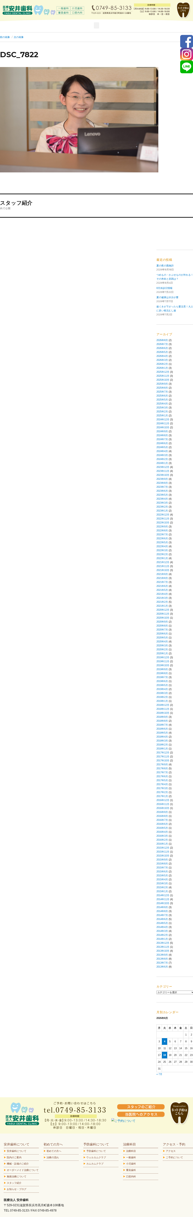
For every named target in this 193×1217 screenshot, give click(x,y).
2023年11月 (162, 471)
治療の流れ (53, 1157)
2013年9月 (162, 954)
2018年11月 (162, 709)
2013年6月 (162, 966)
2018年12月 (162, 705)
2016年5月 (162, 828)
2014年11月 (162, 899)
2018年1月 (162, 748)
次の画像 (19, 37)
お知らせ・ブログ (16, 1189)
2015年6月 (162, 871)
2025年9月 (162, 383)
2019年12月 (162, 657)
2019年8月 (162, 673)
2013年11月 (162, 946)
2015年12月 (162, 847)
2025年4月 (162, 403)
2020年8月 (162, 625)
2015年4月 (162, 879)
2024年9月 (162, 431)
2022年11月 (162, 518)
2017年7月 (162, 772)
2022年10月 (162, 522)
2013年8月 (162, 958)
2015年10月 (162, 855)
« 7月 (159, 1074)
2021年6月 (162, 586)
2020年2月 (162, 649)
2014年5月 (162, 923)
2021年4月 (162, 594)
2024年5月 (162, 447)
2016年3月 (162, 835)
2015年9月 (162, 859)
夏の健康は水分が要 (167, 297)
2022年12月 (162, 514)
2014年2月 (162, 935)
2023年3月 (162, 502)
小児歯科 (131, 1163)
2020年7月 (162, 629)
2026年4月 (162, 356)
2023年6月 (162, 490)
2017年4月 (162, 784)
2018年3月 (162, 740)
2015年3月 (162, 883)
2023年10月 (162, 475)
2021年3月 (162, 598)
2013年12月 (162, 942)
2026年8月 (162, 340)
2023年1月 (162, 510)
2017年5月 (162, 780)
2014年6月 (162, 919)
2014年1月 (162, 939)
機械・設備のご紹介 (18, 1163)
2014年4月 (162, 927)
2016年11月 (162, 804)
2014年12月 (162, 895)
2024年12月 (162, 419)
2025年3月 (162, 407)
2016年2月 (162, 839)
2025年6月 (162, 395)
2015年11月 (162, 851)
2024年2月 (162, 459)
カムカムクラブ (94, 1163)
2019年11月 (162, 661)
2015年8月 (162, 863)
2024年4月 (162, 451)
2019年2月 (162, 697)
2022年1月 (162, 558)
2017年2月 (162, 792)
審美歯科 (131, 1170)
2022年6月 (162, 538)
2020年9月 (162, 621)
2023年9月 (162, 479)
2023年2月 (162, 506)
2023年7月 (162, 486)
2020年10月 (162, 617)
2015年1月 (162, 891)
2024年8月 (162, 435)
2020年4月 (162, 641)
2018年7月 (162, 724)
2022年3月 (162, 550)
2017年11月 (162, 756)
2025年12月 (162, 371)
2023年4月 (162, 498)
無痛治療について (16, 1176)
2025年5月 (162, 399)
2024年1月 (162, 463)
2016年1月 (162, 843)
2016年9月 (162, 812)
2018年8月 (162, 720)
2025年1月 (162, 415)
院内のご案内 (14, 1157)
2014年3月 (162, 931)
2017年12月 (162, 752)
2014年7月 (162, 915)
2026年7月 (162, 344)
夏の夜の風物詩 (165, 265)
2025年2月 (162, 411)
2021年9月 (162, 574)
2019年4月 (162, 689)
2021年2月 (162, 601)
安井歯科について (16, 1151)
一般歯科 (131, 1157)
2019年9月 (162, 669)
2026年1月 (162, 368)
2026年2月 (162, 364)
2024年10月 (162, 427)
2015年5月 (162, 875)
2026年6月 (162, 348)
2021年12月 (162, 562)
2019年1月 (162, 701)
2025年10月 (162, 379)
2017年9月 (162, 764)
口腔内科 (131, 1176)
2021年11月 (162, 566)
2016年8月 (162, 816)
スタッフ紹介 (14, 1183)
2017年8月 (162, 768)
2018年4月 (162, 736)
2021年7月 (162, 582)
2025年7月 (162, 391)
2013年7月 (162, 962)
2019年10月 (162, 665)
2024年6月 (162, 443)
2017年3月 (162, 788)
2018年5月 (162, 732)
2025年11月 (162, 375)
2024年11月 (162, 423)
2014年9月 (162, 907)
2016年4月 (162, 831)
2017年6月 (162, 776)
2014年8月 (162, 911)
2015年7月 (162, 867)
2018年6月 (162, 728)
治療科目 (131, 1151)
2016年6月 (162, 824)
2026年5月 (162, 352)
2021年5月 (162, 590)
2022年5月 (162, 542)
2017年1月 (162, 796)
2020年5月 (162, 637)
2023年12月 (162, 467)
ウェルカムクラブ (96, 1157)
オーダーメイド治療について (23, 1170)
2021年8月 (162, 578)
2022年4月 (162, 546)
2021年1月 (162, 605)
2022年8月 (162, 530)
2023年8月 (162, 483)
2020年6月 (162, 633)
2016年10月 (162, 808)
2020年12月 (162, 609)
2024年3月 (162, 455)
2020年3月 (162, 645)
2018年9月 (162, 716)
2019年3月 (162, 693)
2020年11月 (162, 613)
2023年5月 (162, 494)
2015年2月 (162, 887)
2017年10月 (162, 760)
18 (164, 1055)
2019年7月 (162, 677)
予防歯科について (96, 1151)
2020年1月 (162, 653)
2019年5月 (162, 685)
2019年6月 (162, 681)
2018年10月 (162, 713)
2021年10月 (162, 570)
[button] (96, 25)
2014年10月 (162, 903)
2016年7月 (162, 820)
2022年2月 (162, 554)
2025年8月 (162, 387)
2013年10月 (162, 950)
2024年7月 (162, 439)
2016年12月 (162, 800)
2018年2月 (162, 744)
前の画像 (5, 37)
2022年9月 (162, 526)
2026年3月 (162, 360)
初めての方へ (54, 1151)
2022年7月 (162, 534)
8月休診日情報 (164, 288)
